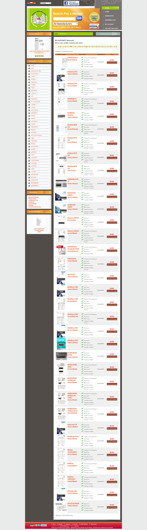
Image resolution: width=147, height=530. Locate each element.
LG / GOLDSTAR (35, 101)
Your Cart (75, 524)
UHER (32, 168)
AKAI (32, 68)
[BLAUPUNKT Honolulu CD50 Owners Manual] (61, 494)
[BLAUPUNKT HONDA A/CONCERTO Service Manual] (61, 454)
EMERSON (34, 82)
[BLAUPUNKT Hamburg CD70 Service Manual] (61, 89)
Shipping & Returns (33, 197)
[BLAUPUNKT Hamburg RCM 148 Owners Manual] (61, 157)
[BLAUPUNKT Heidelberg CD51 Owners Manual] (61, 331)
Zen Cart (77, 525)
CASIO (33, 76)
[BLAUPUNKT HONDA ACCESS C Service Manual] (61, 441)
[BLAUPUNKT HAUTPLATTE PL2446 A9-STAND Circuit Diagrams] (61, 250)
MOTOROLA (34, 110)
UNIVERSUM (34, 174)
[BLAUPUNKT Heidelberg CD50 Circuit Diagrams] (61, 318)
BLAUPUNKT (34, 73)
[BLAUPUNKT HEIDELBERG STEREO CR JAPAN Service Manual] (61, 399)
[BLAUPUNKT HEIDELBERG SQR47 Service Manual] (61, 369)
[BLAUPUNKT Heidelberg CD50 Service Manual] (61, 304)
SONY (32, 155)
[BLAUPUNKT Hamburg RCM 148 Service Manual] (61, 143)
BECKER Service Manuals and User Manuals (103, 527)
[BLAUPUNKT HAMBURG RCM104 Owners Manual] (61, 116)
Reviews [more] (34, 34)
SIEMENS (33, 152)
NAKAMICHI (34, 113)
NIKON (33, 115)
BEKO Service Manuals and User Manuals (60, 527)
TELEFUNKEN (35, 160)
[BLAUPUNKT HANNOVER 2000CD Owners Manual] (61, 196)
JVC (32, 96)
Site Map (30, 205)
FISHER (33, 85)
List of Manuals (32, 203)
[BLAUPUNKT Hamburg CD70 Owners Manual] (61, 75)
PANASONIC (34, 127)
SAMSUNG (34, 141)
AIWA (32, 65)
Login (107, 11)
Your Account (94, 524)
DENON (33, 79)
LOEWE (33, 104)
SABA (32, 138)
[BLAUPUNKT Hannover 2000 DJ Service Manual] (61, 236)
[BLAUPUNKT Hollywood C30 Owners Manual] (61, 428)
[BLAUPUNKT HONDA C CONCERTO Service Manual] (61, 481)
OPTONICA (34, 121)
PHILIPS (33, 129)
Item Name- (82, 54)
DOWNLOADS (109, 16)
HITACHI (33, 93)
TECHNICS (34, 157)
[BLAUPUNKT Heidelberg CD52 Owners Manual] (61, 343)
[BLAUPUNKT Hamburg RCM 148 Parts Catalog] (61, 170)
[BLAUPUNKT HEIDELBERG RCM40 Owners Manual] (61, 356)
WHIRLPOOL (34, 180)
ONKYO (33, 118)
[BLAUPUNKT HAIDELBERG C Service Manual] (61, 62)
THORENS (34, 163)
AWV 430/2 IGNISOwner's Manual (39, 229)
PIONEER (33, 132)
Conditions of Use (33, 200)
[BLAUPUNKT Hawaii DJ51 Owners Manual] (61, 278)
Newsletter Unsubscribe (34, 206)
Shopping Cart (110, 20)
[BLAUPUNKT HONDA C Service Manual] (61, 468)
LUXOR (33, 107)
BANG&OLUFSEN (36, 71)
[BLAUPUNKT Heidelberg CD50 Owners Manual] (61, 290)
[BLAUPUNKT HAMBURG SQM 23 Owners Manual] (61, 183)
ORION (33, 124)
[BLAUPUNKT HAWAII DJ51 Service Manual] (61, 264)
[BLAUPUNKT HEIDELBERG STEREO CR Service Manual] (61, 383)
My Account (109, 24)
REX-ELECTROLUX (36, 135)
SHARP (33, 149)
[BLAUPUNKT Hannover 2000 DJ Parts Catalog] (61, 222)
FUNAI (33, 87)
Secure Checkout (111, 28)
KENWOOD (34, 99)
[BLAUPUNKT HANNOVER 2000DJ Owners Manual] (61, 209)
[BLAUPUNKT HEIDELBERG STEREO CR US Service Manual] (61, 414)
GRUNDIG (34, 90)
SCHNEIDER (34, 146)
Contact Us (31, 202)
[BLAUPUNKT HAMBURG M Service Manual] (61, 103)
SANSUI (33, 143)
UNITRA (33, 171)
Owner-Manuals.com (64, 525)
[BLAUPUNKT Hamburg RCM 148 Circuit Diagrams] (61, 129)
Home (107, 8)
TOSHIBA (33, 166)
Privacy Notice (32, 198)
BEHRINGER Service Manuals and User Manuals (81, 527)
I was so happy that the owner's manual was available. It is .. (39, 51)
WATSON (33, 177)
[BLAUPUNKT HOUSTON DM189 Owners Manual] (61, 507)
